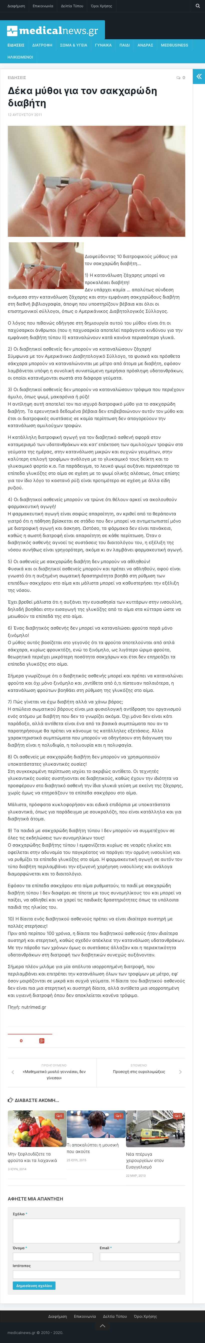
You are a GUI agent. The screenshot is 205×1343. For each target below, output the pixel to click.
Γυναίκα (103, 45)
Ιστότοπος (22, 1265)
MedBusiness (174, 45)
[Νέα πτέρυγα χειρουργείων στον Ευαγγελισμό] (155, 1128)
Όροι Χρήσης (101, 6)
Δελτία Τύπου (72, 6)
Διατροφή (42, 45)
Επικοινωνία (43, 6)
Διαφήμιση (16, 6)
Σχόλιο (20, 1214)
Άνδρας (145, 45)
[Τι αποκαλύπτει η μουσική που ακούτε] (96, 1124)
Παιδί (125, 45)
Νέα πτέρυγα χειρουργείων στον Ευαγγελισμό (145, 1160)
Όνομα (20, 1248)
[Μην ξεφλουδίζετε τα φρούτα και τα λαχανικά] (37, 1128)
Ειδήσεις (16, 45)
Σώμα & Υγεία (73, 45)
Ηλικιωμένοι (20, 57)
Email (106, 1248)
